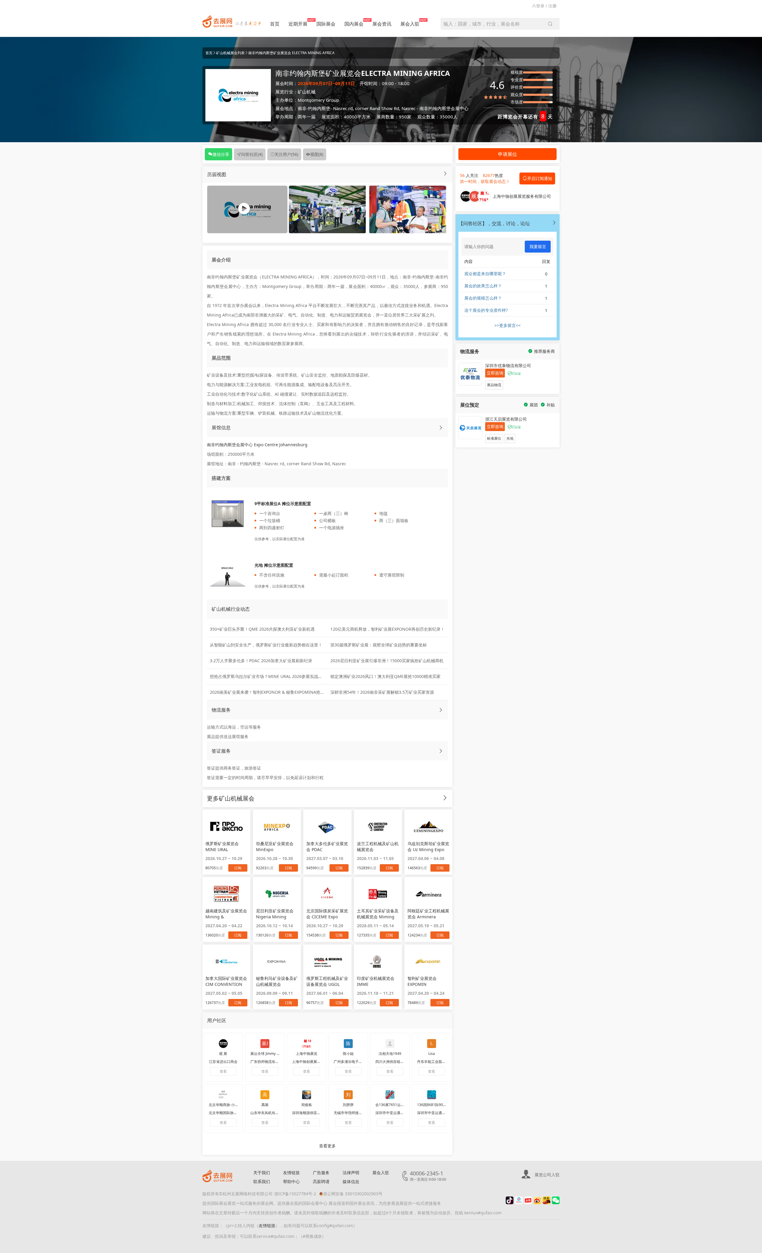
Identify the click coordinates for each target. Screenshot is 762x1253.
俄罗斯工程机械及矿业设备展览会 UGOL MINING (327, 981)
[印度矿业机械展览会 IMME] (378, 961)
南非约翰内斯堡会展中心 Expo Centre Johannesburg (257, 444)
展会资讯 (381, 24)
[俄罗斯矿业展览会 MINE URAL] (226, 826)
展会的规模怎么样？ (483, 298)
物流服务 (221, 710)
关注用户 (286, 154)
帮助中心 (291, 1181)
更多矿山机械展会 (230, 798)
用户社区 (216, 1020)
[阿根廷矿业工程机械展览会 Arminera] (428, 894)
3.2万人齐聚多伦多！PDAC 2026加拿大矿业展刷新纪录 (261, 660)
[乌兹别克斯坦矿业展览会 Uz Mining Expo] (428, 826)
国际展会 (325, 24)
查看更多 (327, 1146)
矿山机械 (307, 92)
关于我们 (261, 1172)
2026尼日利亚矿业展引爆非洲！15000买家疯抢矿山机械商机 (387, 660)
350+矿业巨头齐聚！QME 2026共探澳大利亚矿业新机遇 (262, 629)
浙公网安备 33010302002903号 (352, 1193)
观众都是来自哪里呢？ (485, 273)
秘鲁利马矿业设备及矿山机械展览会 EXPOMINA (277, 981)
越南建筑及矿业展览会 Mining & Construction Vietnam (226, 914)
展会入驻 (409, 24)
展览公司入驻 (547, 1174)
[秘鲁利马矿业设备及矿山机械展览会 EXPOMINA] (277, 961)
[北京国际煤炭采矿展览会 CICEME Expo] (327, 894)
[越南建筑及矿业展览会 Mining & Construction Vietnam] (226, 894)
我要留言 (538, 246)
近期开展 (297, 24)
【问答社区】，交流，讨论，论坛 (494, 223)
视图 (316, 154)
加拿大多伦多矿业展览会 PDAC (327, 846)
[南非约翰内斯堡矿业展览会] (327, 209)
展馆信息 (221, 427)
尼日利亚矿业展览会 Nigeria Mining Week (274, 914)
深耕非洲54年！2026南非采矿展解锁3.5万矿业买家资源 (382, 692)
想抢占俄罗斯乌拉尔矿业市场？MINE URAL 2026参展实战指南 (268, 676)
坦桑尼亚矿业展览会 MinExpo (274, 846)
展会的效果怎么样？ (483, 286)
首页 (274, 24)
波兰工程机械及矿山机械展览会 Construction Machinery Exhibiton (378, 847)
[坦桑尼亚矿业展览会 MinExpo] (277, 826)
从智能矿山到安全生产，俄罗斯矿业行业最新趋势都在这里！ (266, 645)
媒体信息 (351, 1181)
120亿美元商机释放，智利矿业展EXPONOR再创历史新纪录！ (387, 629)
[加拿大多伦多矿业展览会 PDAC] (327, 826)
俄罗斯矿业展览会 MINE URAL (222, 846)
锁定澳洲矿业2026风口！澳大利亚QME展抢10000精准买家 (385, 676)
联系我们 (261, 1181)
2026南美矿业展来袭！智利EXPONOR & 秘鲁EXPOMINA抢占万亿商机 (275, 692)
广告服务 (321, 1172)
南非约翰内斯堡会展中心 (444, 108)
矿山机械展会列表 (230, 52)
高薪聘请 (321, 1181)
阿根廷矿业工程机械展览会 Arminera (428, 914)
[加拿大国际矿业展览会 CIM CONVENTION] (226, 961)
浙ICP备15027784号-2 (295, 1193)
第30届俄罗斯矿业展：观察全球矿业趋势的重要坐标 (378, 645)
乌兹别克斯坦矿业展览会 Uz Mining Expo (428, 846)
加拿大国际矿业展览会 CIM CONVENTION (226, 981)
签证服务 (221, 751)
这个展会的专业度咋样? (486, 310)
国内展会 (353, 24)
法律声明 (351, 1172)
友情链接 (291, 1172)
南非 (302, 108)
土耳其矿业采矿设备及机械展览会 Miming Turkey (378, 914)
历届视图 (216, 174)
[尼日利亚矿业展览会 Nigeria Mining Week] (277, 894)
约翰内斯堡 (319, 108)
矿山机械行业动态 (231, 609)
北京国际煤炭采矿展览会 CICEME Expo (327, 914)
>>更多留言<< (507, 325)
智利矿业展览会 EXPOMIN (422, 981)
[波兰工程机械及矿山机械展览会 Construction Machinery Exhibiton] (378, 826)
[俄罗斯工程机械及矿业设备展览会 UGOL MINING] (327, 961)
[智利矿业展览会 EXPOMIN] (428, 961)
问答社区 (252, 154)
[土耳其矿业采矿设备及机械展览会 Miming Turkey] (378, 894)
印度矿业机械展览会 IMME (375, 981)
